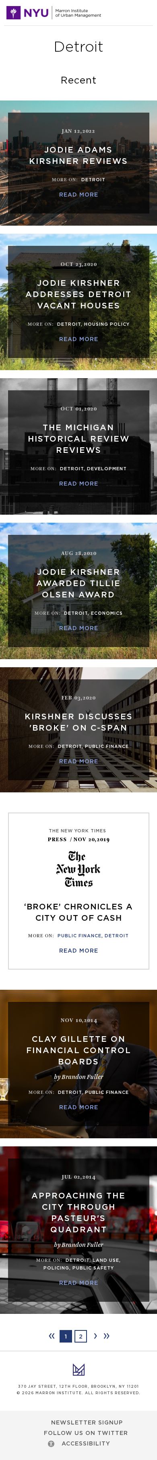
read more (78, 195)
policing (56, 1268)
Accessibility (86, 1444)
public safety (93, 1268)
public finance (107, 746)
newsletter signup (87, 1423)
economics (107, 613)
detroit (93, 180)
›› (106, 1336)
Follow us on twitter (86, 1433)
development (107, 469)
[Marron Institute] (53, 13)
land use (106, 1260)
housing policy (107, 324)
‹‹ (51, 1336)
